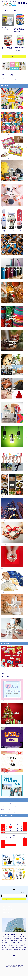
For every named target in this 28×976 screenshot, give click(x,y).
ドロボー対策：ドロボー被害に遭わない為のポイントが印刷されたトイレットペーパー (19, 28)
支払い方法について (11, 965)
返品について (8, 966)
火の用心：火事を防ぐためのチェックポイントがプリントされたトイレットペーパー (7, 49)
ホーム (6, 965)
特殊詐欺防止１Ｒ (5, 27)
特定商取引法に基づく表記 (16, 966)
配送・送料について (19, 965)
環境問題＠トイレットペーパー (19, 48)
